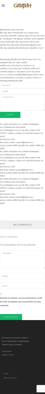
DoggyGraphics (8, 355)
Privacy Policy (10, 378)
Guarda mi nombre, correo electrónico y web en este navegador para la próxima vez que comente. (21, 301)
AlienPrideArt (7, 351)
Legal (6, 374)
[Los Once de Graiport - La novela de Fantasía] (23, 5)
